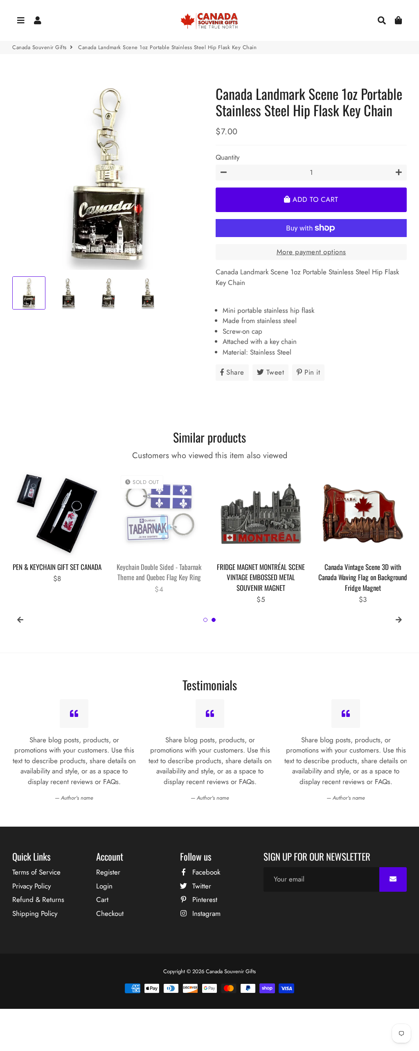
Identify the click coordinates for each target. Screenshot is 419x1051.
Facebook (205, 872)
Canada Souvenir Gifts (39, 47)
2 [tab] (214, 620)
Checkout (110, 913)
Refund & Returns (38, 899)
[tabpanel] (57, 526)
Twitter (200, 886)
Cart (102, 899)
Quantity (227, 157)
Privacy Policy (31, 886)
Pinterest (203, 899)
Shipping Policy (34, 913)
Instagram (205, 913)
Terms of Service (36, 872)
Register (108, 872)
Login (104, 886)
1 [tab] (205, 620)
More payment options (311, 252)
